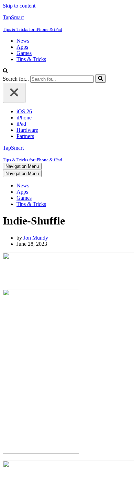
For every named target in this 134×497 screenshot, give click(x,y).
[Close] (14, 93)
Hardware (27, 130)
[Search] (5, 71)
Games (24, 53)
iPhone (24, 117)
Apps (22, 47)
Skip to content (19, 6)
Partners (25, 136)
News (22, 41)
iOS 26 (24, 111)
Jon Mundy (35, 238)
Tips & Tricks (31, 59)
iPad (21, 124)
